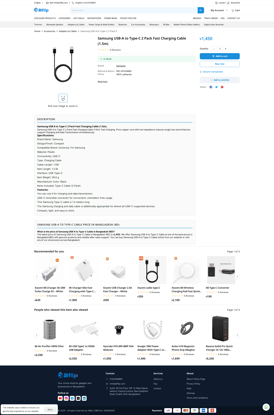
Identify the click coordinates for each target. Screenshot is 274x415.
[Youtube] (60, 398)
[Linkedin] (84, 398)
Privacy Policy (193, 383)
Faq (155, 383)
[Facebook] (72, 398)
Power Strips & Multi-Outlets (101, 24)
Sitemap (191, 393)
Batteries (123, 24)
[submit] (201, 10)
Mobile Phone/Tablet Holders (187, 24)
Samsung (120, 65)
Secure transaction (213, 71)
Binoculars (154, 24)
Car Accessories (138, 24)
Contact (157, 388)
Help (189, 388)
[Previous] (36, 276)
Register (235, 3)
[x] (78, 398)
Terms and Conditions (197, 397)
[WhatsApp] (266, 407)
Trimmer (38, 24)
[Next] (237, 276)
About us (158, 378)
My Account (217, 10)
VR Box (166, 24)
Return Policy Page (196, 378)
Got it (50, 409)
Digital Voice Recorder (214, 24)
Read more (102, 81)
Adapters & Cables (76, 24)
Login (222, 3)
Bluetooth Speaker (55, 24)
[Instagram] (66, 398)
